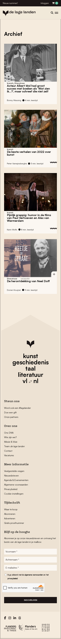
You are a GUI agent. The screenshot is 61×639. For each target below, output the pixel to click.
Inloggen (45, 3)
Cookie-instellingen (13, 493)
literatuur (30, 374)
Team (14, 446)
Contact (8, 450)
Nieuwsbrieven (11, 475)
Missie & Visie (10, 441)
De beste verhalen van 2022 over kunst (29, 153)
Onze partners (11, 417)
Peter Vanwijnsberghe (17, 163)
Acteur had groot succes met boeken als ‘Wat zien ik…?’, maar (28, 88)
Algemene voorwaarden (16, 484)
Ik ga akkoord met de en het (28, 577)
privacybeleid (13, 578)
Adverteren (9, 518)
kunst (30, 356)
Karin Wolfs (12, 229)
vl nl (30, 380)
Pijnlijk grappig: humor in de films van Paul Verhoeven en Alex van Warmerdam (29, 217)
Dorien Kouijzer (14, 290)
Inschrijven (30, 600)
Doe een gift (10, 412)
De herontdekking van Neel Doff (28, 281)
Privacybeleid (10, 489)
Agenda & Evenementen (16, 480)
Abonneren (9, 514)
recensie (25, 279)
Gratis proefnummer (14, 523)
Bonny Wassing (14, 100)
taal (30, 368)
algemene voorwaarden (33, 575)
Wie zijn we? (10, 437)
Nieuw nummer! (10, 3)
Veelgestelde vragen (14, 471)
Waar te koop (10, 509)
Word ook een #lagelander (17, 408)
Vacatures (9, 455)
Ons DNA (8, 432)
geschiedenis (30, 362)
